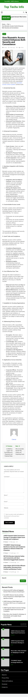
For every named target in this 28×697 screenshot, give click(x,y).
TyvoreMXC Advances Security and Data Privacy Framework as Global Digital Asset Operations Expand (14, 596)
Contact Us (5, 687)
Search (4, 578)
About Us (4, 675)
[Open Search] (23, 12)
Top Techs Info (14, 7)
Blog (12, 645)
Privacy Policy (5, 678)
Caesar (5, 47)
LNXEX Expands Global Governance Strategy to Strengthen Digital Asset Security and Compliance (12, 1)
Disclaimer (4, 684)
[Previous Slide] (24, 1)
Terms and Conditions (7, 681)
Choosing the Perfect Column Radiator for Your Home (18, 662)
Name (6, 495)
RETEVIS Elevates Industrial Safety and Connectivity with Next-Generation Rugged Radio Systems (14, 558)
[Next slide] (26, 1)
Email (6, 501)
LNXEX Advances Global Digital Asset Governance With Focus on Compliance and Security (14, 603)
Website (6, 508)
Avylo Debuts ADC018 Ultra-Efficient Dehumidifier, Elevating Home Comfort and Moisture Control (14, 567)
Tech (4, 34)
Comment (7, 476)
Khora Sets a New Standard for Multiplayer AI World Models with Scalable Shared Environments (14, 616)
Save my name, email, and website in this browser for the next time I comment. (14, 516)
